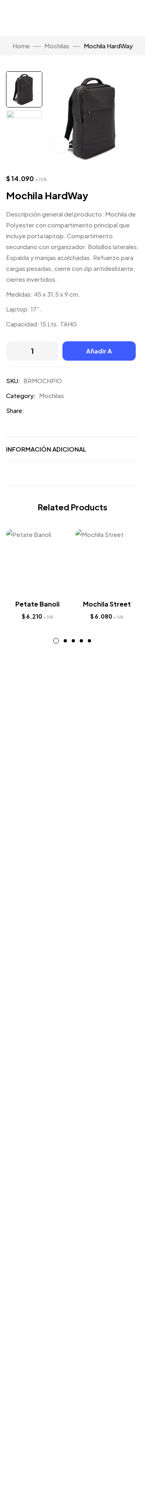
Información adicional (46, 449)
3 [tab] (73, 640)
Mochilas (56, 46)
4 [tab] (81, 640)
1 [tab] (56, 641)
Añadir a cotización (99, 354)
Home (21, 46)
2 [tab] (65, 640)
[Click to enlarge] (61, 145)
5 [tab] (89, 640)
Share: (15, 410)
